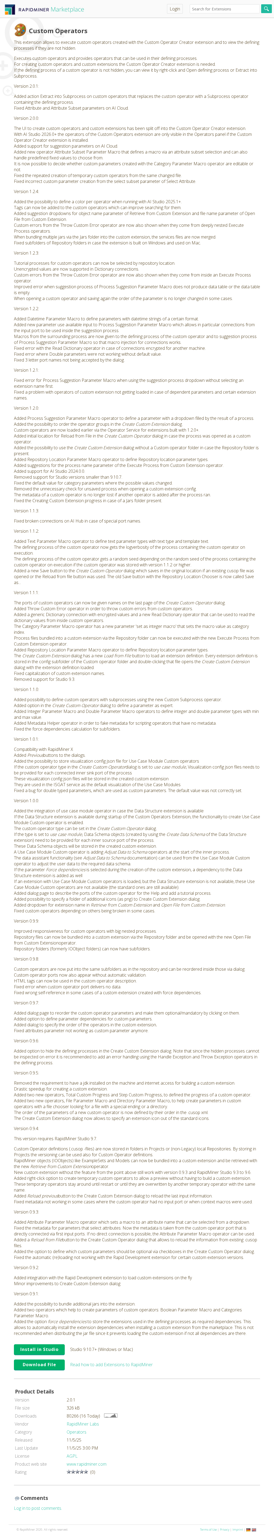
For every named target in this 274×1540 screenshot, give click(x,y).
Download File (39, 1365)
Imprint (238, 1529)
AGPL (72, 1456)
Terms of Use (208, 1529)
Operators (76, 1432)
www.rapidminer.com (86, 1464)
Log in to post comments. (38, 1508)
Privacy (224, 1529)
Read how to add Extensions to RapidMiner (111, 1365)
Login (175, 9)
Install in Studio (39, 1349)
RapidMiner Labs (83, 1424)
